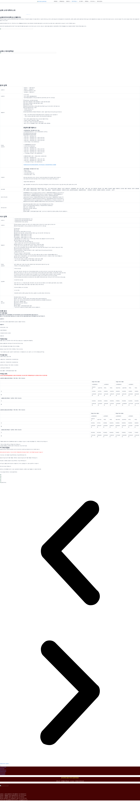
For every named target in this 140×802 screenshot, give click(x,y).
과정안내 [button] (68, 1)
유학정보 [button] (86, 1)
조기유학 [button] (81, 1)
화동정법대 (73, 14)
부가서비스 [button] (92, 1)
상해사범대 (49, 14)
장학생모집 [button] (62, 1)
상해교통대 (34, 14)
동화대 (44, 14)
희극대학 (96, 14)
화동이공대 (61, 14)
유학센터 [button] (55, 1)
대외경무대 (90, 14)
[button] (57, 1)
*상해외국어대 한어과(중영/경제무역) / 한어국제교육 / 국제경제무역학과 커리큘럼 (39, 164)
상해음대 (100, 14)
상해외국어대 (66, 14)
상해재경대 (55, 14)
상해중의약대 (111, 14)
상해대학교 (78, 14)
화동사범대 (39, 14)
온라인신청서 (99, 1)
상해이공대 (84, 14)
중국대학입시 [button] (74, 1)
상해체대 (105, 14)
